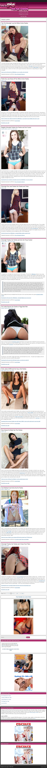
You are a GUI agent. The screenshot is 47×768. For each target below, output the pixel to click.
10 (17, 593)
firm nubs (31, 66)
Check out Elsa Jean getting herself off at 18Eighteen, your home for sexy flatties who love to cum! (20, 118)
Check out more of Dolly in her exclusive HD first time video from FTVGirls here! (16, 537)
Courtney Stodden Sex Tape (6, 697)
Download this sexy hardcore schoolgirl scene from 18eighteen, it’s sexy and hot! (17, 179)
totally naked (35, 67)
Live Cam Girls (4, 703)
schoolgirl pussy (42, 580)
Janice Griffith (30, 412)
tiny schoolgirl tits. (34, 228)
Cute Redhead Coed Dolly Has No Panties (12, 488)
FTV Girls (9, 531)
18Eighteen (33, 274)
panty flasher (17, 120)
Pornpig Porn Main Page (23, 11)
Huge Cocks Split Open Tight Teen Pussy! (10, 640)
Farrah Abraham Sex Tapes (6, 699)
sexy (5, 24)
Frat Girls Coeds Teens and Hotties (22, 539)
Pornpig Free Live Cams (23, 14)
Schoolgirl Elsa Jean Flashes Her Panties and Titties (15, 186)
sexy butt (11, 344)
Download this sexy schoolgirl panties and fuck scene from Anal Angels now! (16, 585)
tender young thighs (19, 416)
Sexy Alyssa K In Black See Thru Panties (11, 430)
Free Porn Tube (23, 16)
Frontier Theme (43, 766)
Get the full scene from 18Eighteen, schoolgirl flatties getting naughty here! (15, 233)
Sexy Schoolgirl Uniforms (20, 74)
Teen (11, 241)
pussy (9, 241)
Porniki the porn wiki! (5, 122)
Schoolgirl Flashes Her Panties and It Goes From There (15, 544)
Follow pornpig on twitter (34, 712)
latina (9, 308)
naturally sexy (22, 472)
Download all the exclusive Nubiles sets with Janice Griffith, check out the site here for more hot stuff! (20, 421)
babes (2, 370)
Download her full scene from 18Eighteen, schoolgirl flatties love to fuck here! (16, 297)
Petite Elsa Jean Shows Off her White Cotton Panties (15, 79)
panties (2, 24)
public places (8, 532)
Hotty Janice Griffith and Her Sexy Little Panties (13, 369)
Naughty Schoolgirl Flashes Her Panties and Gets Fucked (16, 127)
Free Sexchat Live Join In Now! (23, 597)
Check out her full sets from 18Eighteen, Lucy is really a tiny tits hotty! (14, 72)
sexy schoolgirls (20, 576)
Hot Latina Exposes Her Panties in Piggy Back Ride (14, 306)
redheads (6, 489)
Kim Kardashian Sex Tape (6, 695)
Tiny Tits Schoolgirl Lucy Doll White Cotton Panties (14, 23)
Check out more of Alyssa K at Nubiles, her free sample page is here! (14, 479)
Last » (23, 593)
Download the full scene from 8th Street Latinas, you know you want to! (15, 360)
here (34, 718)
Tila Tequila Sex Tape (5, 701)
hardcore (6, 308)
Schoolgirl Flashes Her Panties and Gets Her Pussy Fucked (16, 240)
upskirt (13, 241)
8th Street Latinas (16, 341)
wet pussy (37, 417)
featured (2, 241)
